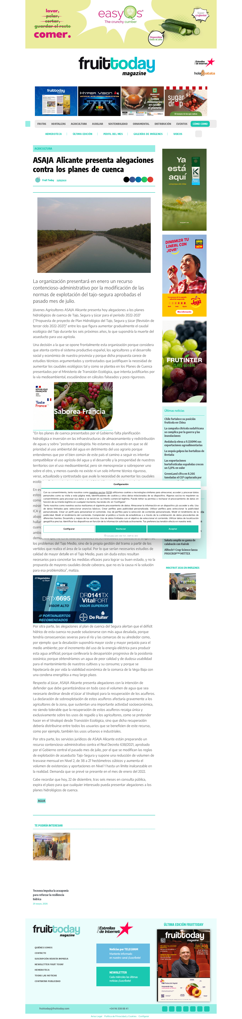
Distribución (163, 123)
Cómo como (200, 123)
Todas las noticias (46, 975)
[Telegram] (200, 1009)
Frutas (41, 123)
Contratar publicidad (47, 981)
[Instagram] (172, 1009)
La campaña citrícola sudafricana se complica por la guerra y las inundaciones (184, 432)
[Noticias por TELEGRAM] (103, 950)
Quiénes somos (43, 947)
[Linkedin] (186, 1009)
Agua (41, 801)
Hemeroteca (53, 133)
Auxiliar (97, 123)
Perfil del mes (113, 133)
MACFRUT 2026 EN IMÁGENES (182, 567)
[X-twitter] (165, 1009)
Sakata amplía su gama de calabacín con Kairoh (179, 542)
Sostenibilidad (118, 123)
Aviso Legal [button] (96, 1016)
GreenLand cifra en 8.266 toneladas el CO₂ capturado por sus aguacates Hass (183, 477)
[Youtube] (193, 1009)
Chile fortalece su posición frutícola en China (180, 420)
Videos (177, 133)
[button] (27, 124)
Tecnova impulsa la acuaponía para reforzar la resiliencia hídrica (51, 895)
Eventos (181, 123)
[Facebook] (179, 1009)
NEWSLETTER (118, 972)
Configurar (69, 528)
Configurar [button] (144, 1016)
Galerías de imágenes (148, 133)
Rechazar (121, 528)
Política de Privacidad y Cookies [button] (120, 1016)
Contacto (40, 953)
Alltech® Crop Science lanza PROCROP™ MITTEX (181, 551)
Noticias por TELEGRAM (123, 949)
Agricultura (79, 123)
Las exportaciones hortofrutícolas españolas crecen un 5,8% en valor (184, 464)
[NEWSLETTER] (103, 974)
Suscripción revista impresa (51, 958)
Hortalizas (58, 123)
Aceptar (173, 528)
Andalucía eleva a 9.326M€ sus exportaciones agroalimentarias (183, 443)
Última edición (82, 133)
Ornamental (141, 123)
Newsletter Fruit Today (49, 964)
